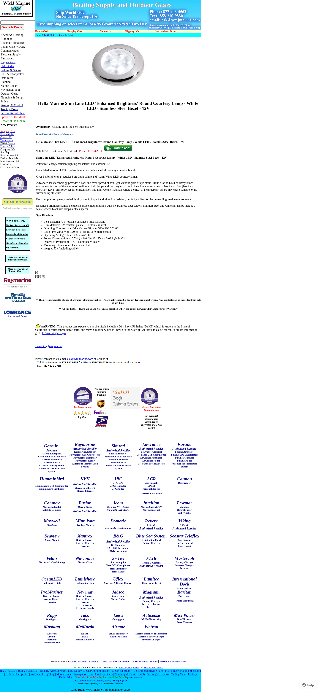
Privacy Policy (104, 680)
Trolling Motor (178, 674)
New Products (135, 677)
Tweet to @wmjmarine (48, 346)
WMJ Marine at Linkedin (116, 661)
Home (39, 35)
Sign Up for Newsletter (17, 201)
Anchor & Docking (17, 670)
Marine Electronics (153, 667)
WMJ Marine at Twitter (144, 661)
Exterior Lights (64, 35)
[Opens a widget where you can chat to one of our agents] (308, 685)
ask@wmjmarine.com (80, 358)
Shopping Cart (120, 680)
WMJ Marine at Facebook (85, 661)
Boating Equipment (129, 667)
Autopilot (33, 670)
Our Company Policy (84, 680)
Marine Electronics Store (173, 661)
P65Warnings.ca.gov (54, 333)
